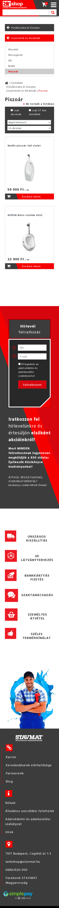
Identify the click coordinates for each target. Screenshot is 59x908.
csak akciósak (16, 112)
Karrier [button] (11, 756)
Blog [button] (9, 781)
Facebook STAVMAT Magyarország (21, 880)
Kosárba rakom (31, 196)
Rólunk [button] (10, 802)
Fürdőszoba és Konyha (25, 28)
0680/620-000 (17, 869)
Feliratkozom (32, 384)
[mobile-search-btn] (53, 12)
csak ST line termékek (37, 112)
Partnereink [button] (15, 773)
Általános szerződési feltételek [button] (29, 810)
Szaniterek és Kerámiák (25, 38)
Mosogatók (15, 55)
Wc (10, 60)
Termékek (17, 83)
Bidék (11, 66)
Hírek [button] (9, 831)
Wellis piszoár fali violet (24, 145)
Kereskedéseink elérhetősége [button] (29, 765)
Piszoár (13, 71)
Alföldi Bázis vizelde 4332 (25, 215)
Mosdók (13, 49)
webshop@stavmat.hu (23, 861)
